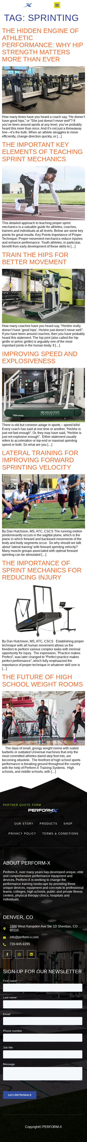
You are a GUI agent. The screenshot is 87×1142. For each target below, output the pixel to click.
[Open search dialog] (71, 6)
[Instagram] (19, 954)
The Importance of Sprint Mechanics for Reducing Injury (42, 570)
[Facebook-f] (7, 954)
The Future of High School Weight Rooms (42, 680)
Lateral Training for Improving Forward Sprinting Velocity (40, 460)
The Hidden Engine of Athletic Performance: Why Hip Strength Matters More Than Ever (42, 45)
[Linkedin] (31, 954)
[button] (57, 5)
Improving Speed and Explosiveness (39, 357)
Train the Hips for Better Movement (35, 258)
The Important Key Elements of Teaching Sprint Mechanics (42, 151)
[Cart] (82, 4)
